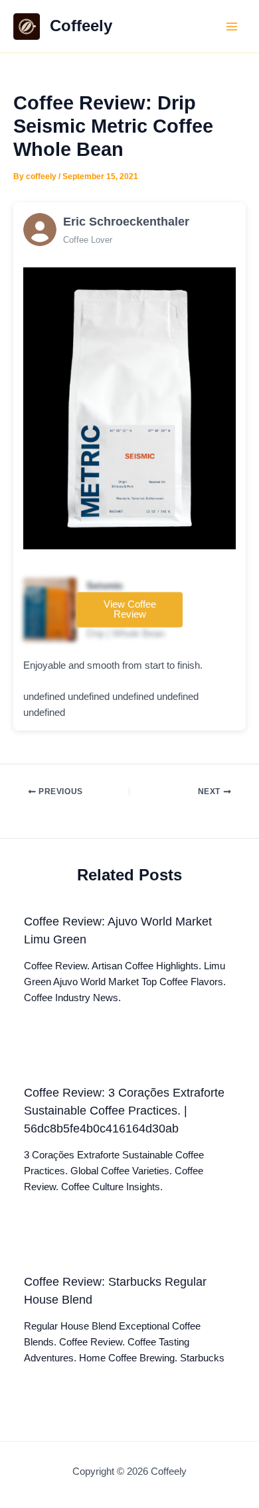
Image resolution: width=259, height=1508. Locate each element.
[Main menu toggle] (232, 26)
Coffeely (81, 25)
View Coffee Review (130, 610)
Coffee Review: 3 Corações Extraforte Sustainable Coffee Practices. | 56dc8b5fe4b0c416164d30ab (124, 1110)
